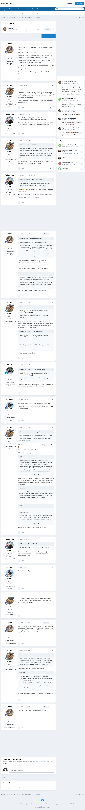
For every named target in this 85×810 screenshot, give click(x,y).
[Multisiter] (19, 79)
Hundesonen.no (8, 3)
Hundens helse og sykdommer (25, 30)
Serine (65, 100)
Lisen (63, 169)
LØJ (65, 111)
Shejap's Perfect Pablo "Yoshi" (70, 110)
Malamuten (65, 153)
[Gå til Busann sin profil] (10, 370)
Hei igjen (64, 157)
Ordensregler (34, 804)
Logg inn (70, 3)
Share (39, 29)
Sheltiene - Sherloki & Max (69, 118)
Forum (4, 8)
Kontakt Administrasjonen (22, 804)
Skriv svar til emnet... (17, 770)
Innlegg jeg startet (38, 13)
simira (9, 85)
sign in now (39, 761)
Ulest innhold (12, 13)
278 (10, 379)
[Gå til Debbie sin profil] (5, 29)
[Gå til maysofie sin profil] (10, 405)
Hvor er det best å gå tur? (69, 81)
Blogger (11, 8)
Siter (23, 78)
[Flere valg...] (52, 44)
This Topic (75, 8)
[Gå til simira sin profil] (10, 91)
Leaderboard (19, 8)
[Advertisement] (28, 218)
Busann (9, 365)
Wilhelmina (9, 114)
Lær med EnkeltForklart (69, 804)
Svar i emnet (48, 36)
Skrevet (73, 83)
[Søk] (82, 8)
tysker (63, 164)
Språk (12, 804)
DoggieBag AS (42, 806)
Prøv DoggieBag (30, 8)
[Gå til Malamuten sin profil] (59, 151)
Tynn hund (65, 168)
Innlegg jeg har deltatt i (24, 13)
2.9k (10, 58)
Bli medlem (79, 3)
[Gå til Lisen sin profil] (59, 168)
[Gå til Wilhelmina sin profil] (10, 120)
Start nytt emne (35, 36)
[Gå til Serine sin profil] (59, 99)
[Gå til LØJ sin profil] (59, 110)
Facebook (39, 8)
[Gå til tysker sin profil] (59, 163)
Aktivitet (3, 13)
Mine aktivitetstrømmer (52, 13)
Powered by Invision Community (42, 807)
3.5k (10, 414)
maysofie (9, 399)
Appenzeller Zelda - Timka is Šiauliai (71, 128)
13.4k (10, 100)
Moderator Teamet (45, 804)
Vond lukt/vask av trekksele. (69, 162)
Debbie (11, 28)
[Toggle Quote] (20, 145)
